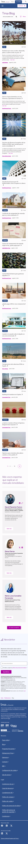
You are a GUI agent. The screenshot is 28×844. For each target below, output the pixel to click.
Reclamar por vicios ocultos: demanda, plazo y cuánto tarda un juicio (13, 51)
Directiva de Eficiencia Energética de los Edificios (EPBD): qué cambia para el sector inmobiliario (13, 144)
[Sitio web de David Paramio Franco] (22, 503)
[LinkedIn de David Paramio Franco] (20, 503)
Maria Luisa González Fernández (13, 597)
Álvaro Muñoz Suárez (6, 156)
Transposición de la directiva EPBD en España (13, 365)
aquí (25, 690)
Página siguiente (19, 466)
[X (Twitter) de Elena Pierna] (20, 547)
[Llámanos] (25, 2)
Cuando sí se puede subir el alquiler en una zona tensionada (13, 335)
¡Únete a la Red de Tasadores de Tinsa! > (10, 838)
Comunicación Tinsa (6, 397)
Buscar (15, 16)
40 (14, 466)
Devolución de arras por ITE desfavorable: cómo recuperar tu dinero (13, 182)
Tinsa (4, 46)
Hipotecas (5, 449)
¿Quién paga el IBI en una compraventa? (14, 304)
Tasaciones (5, 419)
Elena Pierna (10, 551)
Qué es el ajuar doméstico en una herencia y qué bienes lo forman (12, 97)
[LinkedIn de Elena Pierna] (22, 547)
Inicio (2, 698)
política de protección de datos (19, 667)
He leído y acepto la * (15, 667)
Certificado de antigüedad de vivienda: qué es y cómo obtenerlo (13, 214)
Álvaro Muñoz (5, 368)
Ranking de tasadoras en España (11, 394)
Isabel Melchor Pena (6, 248)
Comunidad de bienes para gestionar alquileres (13, 274)
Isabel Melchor (5, 62)
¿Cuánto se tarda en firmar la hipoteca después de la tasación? (13, 424)
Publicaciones (7, 698)
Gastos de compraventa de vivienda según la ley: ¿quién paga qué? (12, 244)
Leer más (12, 60)
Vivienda (5, 210)
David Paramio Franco (6, 108)
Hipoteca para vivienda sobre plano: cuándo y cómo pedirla (12, 454)
